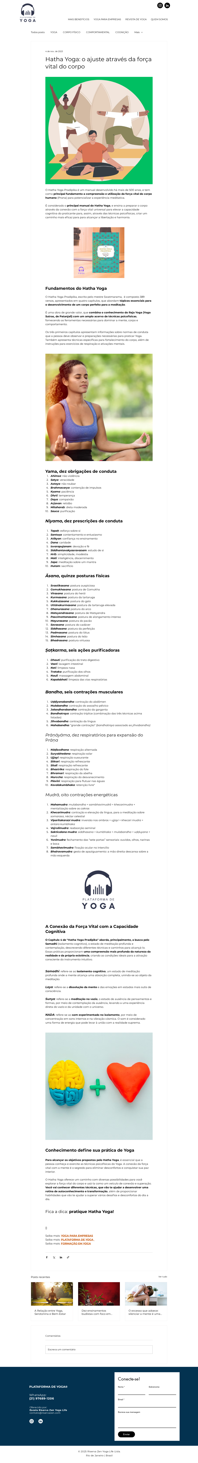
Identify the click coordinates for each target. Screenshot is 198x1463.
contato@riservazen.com (45, 1413)
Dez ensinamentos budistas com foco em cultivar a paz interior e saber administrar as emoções (96, 1312)
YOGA (53, 32)
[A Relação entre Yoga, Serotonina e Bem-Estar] (52, 1294)
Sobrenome (154, 1387)
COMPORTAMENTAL (98, 32)
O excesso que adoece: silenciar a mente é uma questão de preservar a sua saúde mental (144, 1312)
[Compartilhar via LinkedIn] (61, 1257)
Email (121, 1399)
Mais (137, 32)
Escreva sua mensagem (129, 1412)
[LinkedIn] (167, 5)
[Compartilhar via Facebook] (46, 1257)
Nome (121, 1387)
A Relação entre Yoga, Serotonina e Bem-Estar (50, 1312)
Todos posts (38, 32)
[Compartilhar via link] (68, 1257)
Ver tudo (162, 1276)
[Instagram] (160, 5)
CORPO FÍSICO (71, 32)
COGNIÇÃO (122, 32)
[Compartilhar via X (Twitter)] (53, 1257)
